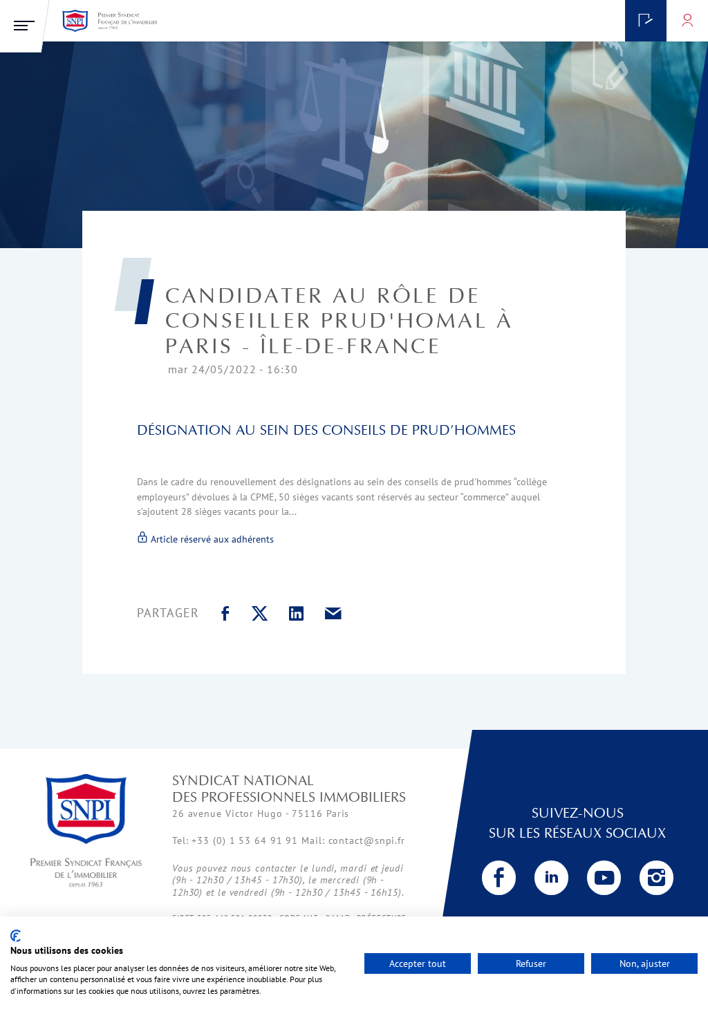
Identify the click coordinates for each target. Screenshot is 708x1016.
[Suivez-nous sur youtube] (604, 877)
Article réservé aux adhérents (211, 538)
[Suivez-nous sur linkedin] (551, 877)
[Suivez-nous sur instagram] (657, 877)
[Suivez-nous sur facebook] (499, 877)
